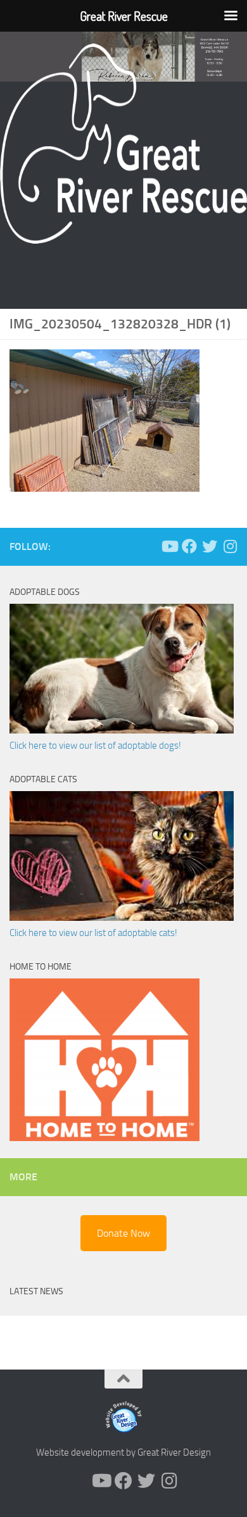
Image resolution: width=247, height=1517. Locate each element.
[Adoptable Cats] (122, 917)
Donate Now (123, 1233)
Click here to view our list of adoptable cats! (93, 933)
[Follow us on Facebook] (189, 546)
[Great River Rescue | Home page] (123, 143)
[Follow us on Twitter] (209, 546)
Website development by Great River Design (123, 1452)
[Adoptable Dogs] (122, 730)
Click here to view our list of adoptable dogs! (95, 745)
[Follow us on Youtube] (169, 546)
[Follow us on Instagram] (230, 546)
